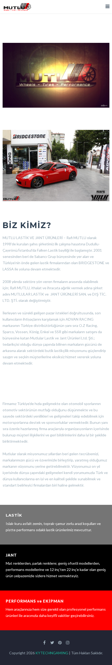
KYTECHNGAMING (51, 653)
